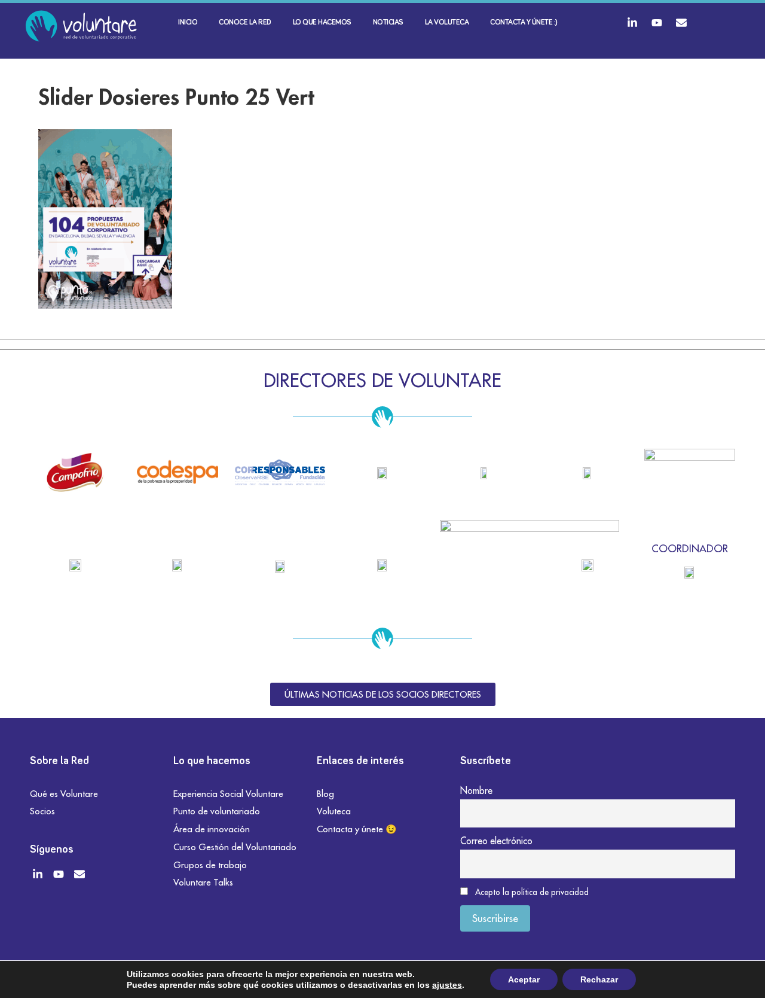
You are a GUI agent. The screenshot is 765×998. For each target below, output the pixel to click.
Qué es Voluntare (64, 793)
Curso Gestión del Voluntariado (234, 847)
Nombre (476, 790)
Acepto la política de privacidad (532, 892)
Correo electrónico (496, 841)
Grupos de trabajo (210, 865)
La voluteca (447, 22)
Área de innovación (211, 829)
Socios (42, 811)
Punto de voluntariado (216, 811)
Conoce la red (245, 22)
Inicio (187, 22)
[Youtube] (657, 23)
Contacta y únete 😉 (357, 829)
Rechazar (599, 979)
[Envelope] (681, 23)
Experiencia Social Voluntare (228, 793)
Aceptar (524, 979)
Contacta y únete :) (524, 22)
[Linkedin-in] (632, 23)
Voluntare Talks (203, 882)
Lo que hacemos (322, 22)
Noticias (388, 22)
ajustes (447, 985)
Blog (325, 793)
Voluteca (334, 811)
